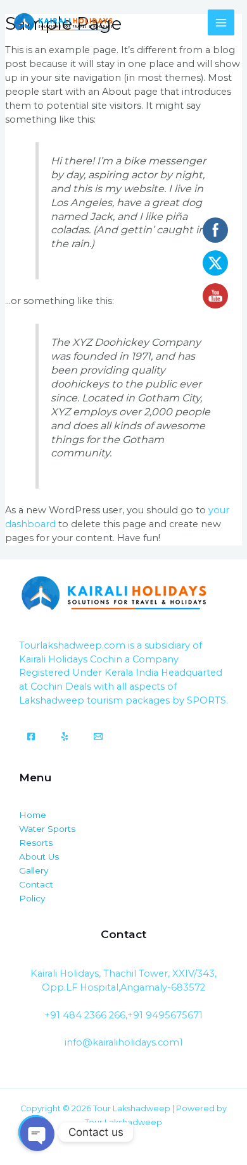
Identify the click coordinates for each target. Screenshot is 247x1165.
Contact (36, 884)
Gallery (33, 870)
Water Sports (47, 829)
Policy (32, 898)
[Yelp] (65, 736)
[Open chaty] (35, 1132)
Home (32, 815)
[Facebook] (31, 736)
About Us (39, 856)
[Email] (98, 736)
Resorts (36, 843)
